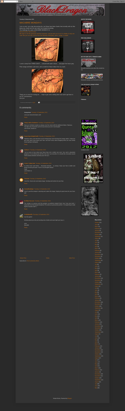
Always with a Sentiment (31, 122)
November (97, 232)
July (96, 240)
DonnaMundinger (29, 189)
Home (47, 258)
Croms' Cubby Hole (29, 163)
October (97, 222)
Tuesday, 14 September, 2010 (39, 112)
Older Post (72, 258)
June (96, 224)
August (97, 238)
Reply (25, 117)
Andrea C (26, 150)
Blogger (70, 398)
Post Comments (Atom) (33, 261)
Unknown (26, 178)
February (97, 228)
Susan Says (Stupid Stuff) (31, 136)
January (97, 230)
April (96, 246)
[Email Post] (39, 102)
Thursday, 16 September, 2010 (41, 214)
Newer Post (23, 258)
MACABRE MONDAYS (31, 22)
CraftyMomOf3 (28, 214)
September (98, 236)
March (96, 226)
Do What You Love (29, 201)
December (97, 254)
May (96, 244)
